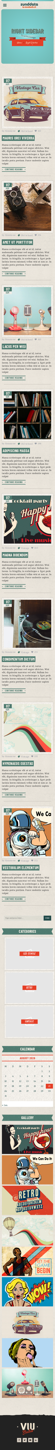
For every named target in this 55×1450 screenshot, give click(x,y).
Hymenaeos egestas (18, 763)
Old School (27, 131)
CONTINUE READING (14, 169)
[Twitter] (25, 1440)
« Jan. (5, 1105)
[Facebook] (19, 1440)
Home (19, 42)
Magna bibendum (15, 555)
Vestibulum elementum (21, 867)
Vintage (25, 548)
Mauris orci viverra (18, 138)
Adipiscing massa (16, 450)
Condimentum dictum (19, 659)
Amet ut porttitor (17, 242)
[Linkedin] (36, 1440)
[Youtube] (30, 1440)
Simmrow (10, 131)
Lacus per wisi (14, 346)
